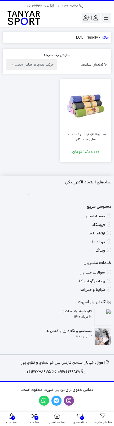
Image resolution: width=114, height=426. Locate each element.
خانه (105, 37)
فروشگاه (98, 225)
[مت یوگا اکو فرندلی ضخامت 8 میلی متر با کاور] (85, 105)
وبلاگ (100, 250)
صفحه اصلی (95, 216)
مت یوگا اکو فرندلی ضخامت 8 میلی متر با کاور (85, 137)
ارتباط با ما (97, 233)
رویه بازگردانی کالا (91, 281)
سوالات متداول (92, 272)
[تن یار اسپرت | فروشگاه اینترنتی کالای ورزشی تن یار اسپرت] (24, 17)
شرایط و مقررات (92, 289)
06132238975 (38, 6)
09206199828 (68, 6)
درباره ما (98, 242)
